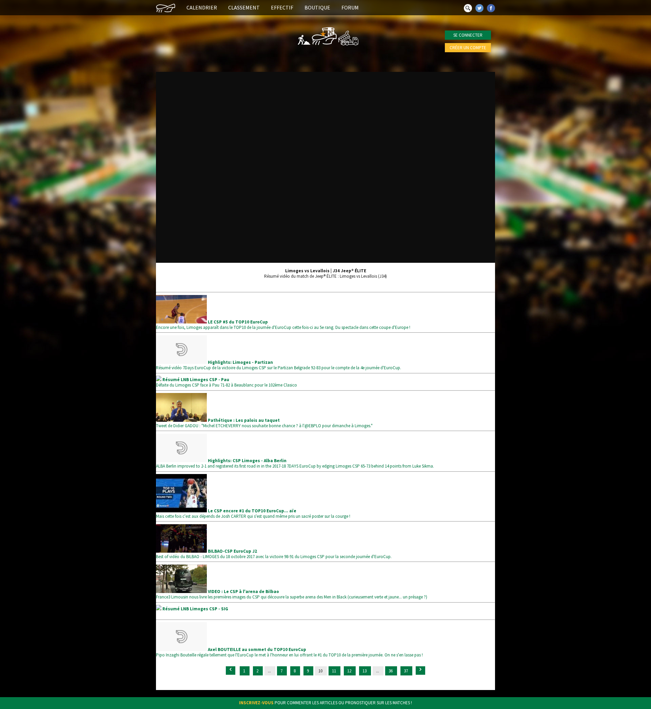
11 (334, 671)
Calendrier (201, 7)
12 (349, 671)
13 (365, 671)
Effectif (282, 7)
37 (406, 671)
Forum (350, 7)
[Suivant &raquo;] (420, 670)
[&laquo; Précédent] (230, 670)
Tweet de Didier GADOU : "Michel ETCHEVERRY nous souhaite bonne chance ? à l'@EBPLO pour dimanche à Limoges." (264, 423)
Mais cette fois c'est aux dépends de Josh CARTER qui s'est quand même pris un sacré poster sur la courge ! (253, 513)
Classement (244, 7)
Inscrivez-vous (256, 703)
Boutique (317, 7)
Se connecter (467, 35)
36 (391, 671)
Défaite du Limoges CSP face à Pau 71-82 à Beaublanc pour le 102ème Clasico (226, 382)
